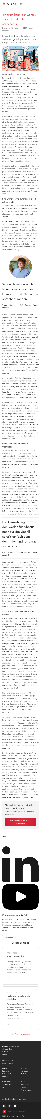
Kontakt (5, 1068)
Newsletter (24, 1085)
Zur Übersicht (10, 937)
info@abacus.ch (8, 1063)
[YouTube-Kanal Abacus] (15, 1106)
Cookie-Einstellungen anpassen (14, 1099)
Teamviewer (6, 1085)
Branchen (24, 1071)
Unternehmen (25, 1090)
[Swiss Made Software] (20, 1111)
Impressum (6, 1071)
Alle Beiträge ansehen (20, 1034)
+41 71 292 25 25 (8, 1060)
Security (5, 1087)
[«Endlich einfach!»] (20, 965)
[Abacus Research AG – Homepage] (12, 4)
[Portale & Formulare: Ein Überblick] (20, 1008)
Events (23, 1087)
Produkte (23, 1068)
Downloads (6, 1082)
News (22, 1082)
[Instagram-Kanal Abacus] (10, 1106)
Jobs (22, 1093)
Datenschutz (7, 1074)
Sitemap (5, 1077)
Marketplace (25, 1074)
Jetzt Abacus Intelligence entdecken (21, 822)
